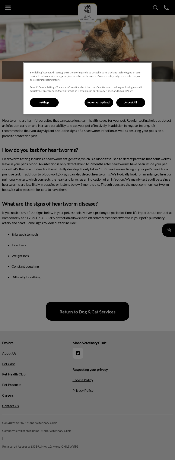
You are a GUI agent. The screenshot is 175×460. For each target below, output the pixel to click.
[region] (87, 88)
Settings (44, 102)
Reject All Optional (99, 102)
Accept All (130, 102)
